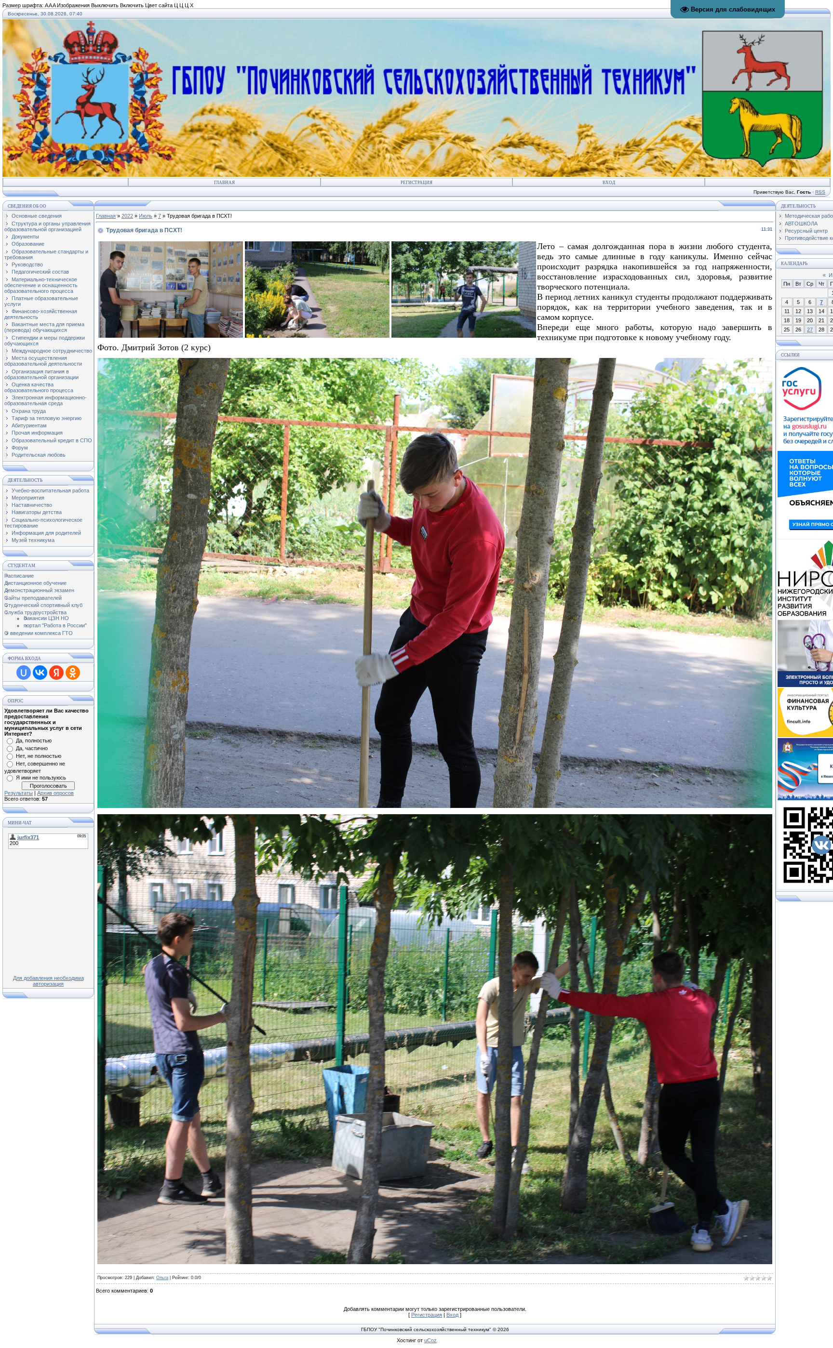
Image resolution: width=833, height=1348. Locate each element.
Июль (145, 216)
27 (810, 329)
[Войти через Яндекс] (56, 672)
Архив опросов (55, 793)
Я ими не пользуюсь (41, 777)
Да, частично (32, 748)
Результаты (18, 793)
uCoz (430, 1340)
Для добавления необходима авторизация (48, 981)
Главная (224, 182)
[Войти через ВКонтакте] (40, 672)
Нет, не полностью (38, 756)
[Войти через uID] (23, 672)
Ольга (162, 1277)
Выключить (105, 5)
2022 (127, 216)
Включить (132, 5)
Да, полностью (34, 740)
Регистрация (416, 182)
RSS (820, 192)
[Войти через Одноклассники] (73, 672)
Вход (609, 182)
